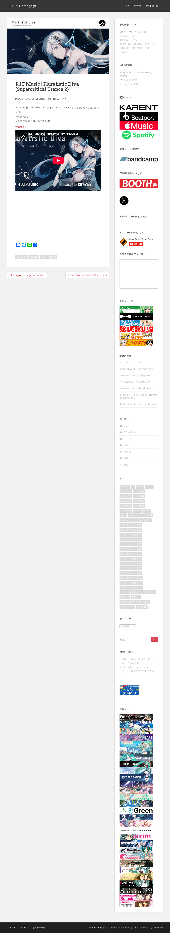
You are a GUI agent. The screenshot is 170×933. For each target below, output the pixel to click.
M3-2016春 (126, 491)
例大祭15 (125, 597)
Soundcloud (134, 515)
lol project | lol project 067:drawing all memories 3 (138, 396)
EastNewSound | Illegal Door (135, 388)
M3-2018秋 (126, 496)
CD (58, 98)
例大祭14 (151, 592)
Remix (147, 510)
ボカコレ (140, 592)
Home (126, 5)
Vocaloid (34, 256)
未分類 (127, 451)
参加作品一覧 (152, 5)
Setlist (123, 515)
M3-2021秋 (126, 505)
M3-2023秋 (126, 510)
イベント (128, 438)
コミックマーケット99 (131, 573)
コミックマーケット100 (131, 577)
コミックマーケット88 (131, 525)
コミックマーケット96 (131, 563)
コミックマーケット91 (131, 539)
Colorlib (136, 927)
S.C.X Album (130, 432)
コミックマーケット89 (131, 529)
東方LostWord (127, 606)
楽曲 (126, 458)
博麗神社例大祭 (128, 601)
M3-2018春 (139, 491)
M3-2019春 (139, 496)
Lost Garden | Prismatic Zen (135, 381)
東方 (147, 601)
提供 (64, 98)
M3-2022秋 (139, 505)
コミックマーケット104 (131, 582)
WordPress (158, 927)
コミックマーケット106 (131, 587)
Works (137, 5)
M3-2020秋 (22, 256)
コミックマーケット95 (131, 558)
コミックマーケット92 (131, 544)
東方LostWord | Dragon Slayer (136, 368)
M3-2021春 (139, 501)
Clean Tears (45, 98)
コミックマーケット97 (131, 568)
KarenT (149, 486)
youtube (124, 520)
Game (140, 486)
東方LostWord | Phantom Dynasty (138, 404)
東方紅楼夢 (142, 606)
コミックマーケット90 (131, 534)
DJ (133, 486)
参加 (54, 256)
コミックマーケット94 (131, 553)
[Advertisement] (58, 217)
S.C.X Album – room (130, 362)
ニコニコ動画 (127, 592)
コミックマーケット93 (131, 549)
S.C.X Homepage (23, 6)
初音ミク (45, 256)
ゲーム (147, 520)
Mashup (137, 510)
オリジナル (136, 520)
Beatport (125, 486)
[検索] (154, 639)
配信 (126, 464)
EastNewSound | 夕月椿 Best (135, 375)
